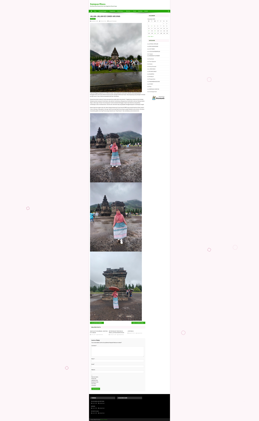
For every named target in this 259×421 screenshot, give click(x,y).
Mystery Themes (103, 419)
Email (92, 364)
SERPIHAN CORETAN (154, 89)
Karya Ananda (152, 66)
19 (154, 31)
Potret (134, 11)
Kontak (146, 11)
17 (148, 31)
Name (93, 358)
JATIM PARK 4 (131, 331)
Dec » (152, 36)
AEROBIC (93, 406)
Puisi (150, 86)
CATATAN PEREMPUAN (154, 51)
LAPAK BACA (152, 69)
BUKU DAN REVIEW (153, 46)
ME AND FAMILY (153, 71)
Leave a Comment (113, 21)
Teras (95, 11)
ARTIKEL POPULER (153, 44)
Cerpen (151, 54)
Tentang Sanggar (102, 11)
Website (93, 369)
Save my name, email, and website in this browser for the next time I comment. (94, 381)
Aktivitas (128, 11)
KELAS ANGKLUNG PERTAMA (97, 401)
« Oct (149, 36)
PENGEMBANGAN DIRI (154, 81)
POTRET (151, 84)
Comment (94, 345)
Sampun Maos (97, 4)
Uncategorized (153, 91)
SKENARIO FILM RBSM (154, 55)
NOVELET (151, 76)
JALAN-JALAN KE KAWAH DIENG (139, 323)
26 (155, 33)
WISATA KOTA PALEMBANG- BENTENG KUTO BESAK (99, 332)
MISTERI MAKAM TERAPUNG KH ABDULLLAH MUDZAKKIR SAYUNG (116, 332)
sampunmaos (103, 21)
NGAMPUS (151, 74)
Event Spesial (152, 61)
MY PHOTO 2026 (95, 411)
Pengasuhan (112, 11)
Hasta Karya (120, 11)
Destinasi (140, 11)
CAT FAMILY (152, 49)
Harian (150, 64)
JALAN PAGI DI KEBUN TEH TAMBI (98, 323)
